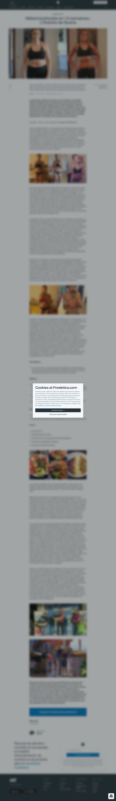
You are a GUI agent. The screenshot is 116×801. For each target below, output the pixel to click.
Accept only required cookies (58, 414)
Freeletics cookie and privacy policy (49, 405)
